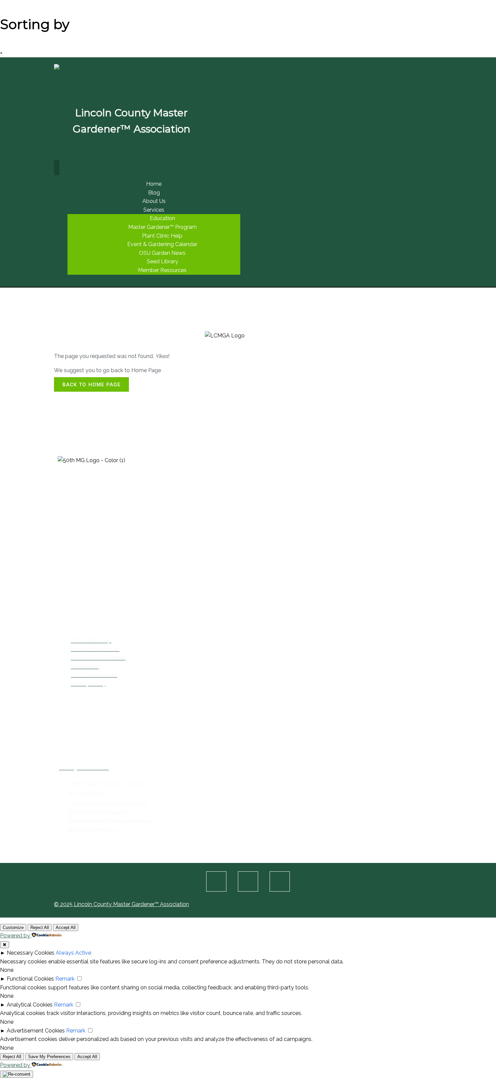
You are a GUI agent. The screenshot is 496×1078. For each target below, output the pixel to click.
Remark (65, 979)
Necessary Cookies (30, 953)
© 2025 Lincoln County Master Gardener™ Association (121, 904)
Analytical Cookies (30, 1004)
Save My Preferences (49, 1056)
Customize (13, 927)
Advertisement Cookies (36, 1030)
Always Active (73, 953)
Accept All (66, 927)
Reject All (39, 927)
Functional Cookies (30, 979)
